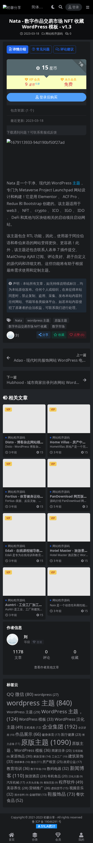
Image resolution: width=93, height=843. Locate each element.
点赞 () (79, 335)
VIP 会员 (34, 79)
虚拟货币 (59, 788)
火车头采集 (34, 782)
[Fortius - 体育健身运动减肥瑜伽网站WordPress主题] (24, 473)
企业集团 (59, 726)
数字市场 (58, 326)
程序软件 (71, 782)
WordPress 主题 (23, 711)
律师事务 (22, 762)
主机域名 (32, 727)
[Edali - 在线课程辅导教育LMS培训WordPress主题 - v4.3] (24, 527)
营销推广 (39, 787)
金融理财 (38, 795)
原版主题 (61, 320)
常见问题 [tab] (43, 49)
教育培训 (18, 768)
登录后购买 (48, 97)
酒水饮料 (21, 794)
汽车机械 (16, 782)
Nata (18, 320)
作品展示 (28, 734)
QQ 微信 (20, 694)
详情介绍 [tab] (19, 49)
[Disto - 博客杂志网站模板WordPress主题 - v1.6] (24, 418)
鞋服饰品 (61, 794)
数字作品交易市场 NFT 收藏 (28, 326)
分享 (45, 335)
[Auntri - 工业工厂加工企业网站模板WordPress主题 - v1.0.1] (24, 581)
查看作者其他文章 (46, 667)
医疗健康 (71, 734)
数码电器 (58, 768)
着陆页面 (51, 782)
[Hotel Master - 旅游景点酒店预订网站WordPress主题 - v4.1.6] (68, 527)
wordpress (46, 694)
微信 (36, 762)
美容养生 (17, 787)
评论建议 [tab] (67, 49)
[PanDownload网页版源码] (68, 473)
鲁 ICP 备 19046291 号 (46, 822)
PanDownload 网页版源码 (68, 498)
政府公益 (72, 762)
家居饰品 (21, 756)
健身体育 (51, 734)
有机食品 (57, 776)
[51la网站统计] (46, 826)
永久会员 (70, 79)
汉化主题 (75, 776)
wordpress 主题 (38, 320)
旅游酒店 (35, 775)
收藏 (61, 335)
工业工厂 (59, 756)
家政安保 (42, 756)
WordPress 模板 (36, 719)
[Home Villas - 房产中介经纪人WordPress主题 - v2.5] (68, 418)
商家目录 (62, 750)
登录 (75, 7)
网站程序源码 (54, 34)
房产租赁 (52, 761)
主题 (76, 183)
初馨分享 (49, 817)
